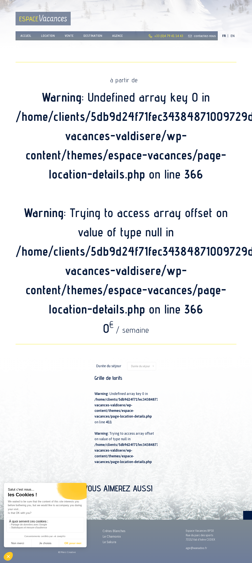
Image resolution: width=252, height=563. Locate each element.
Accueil (25, 36)
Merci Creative (68, 552)
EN (232, 36)
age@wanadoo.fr (196, 548)
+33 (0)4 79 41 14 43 (168, 36)
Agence (117, 36)
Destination (92, 36)
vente (69, 36)
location (48, 36)
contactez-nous (205, 36)
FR (224, 36)
